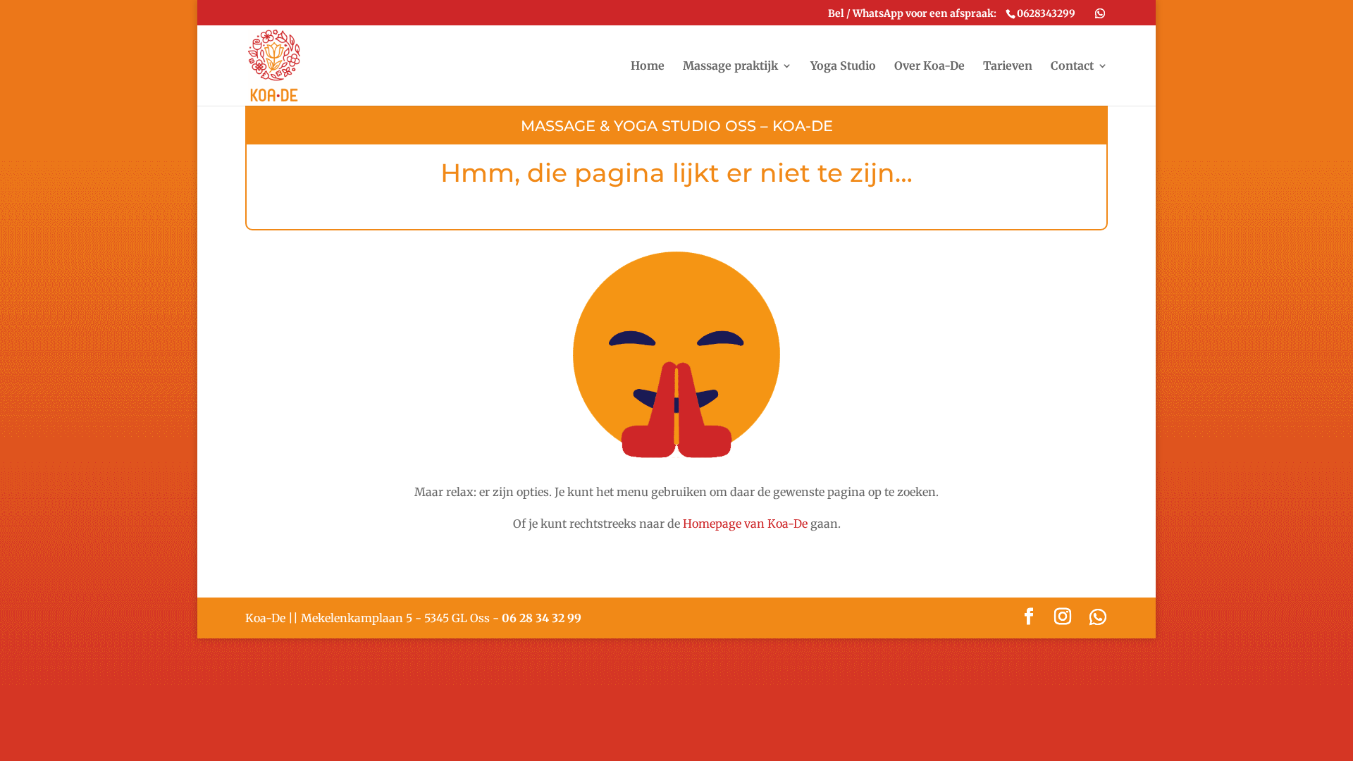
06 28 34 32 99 (541, 618)
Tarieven (1007, 67)
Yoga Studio (843, 67)
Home (648, 67)
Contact (1072, 67)
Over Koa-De (929, 67)
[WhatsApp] (1100, 13)
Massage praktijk (730, 67)
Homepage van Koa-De (745, 523)
